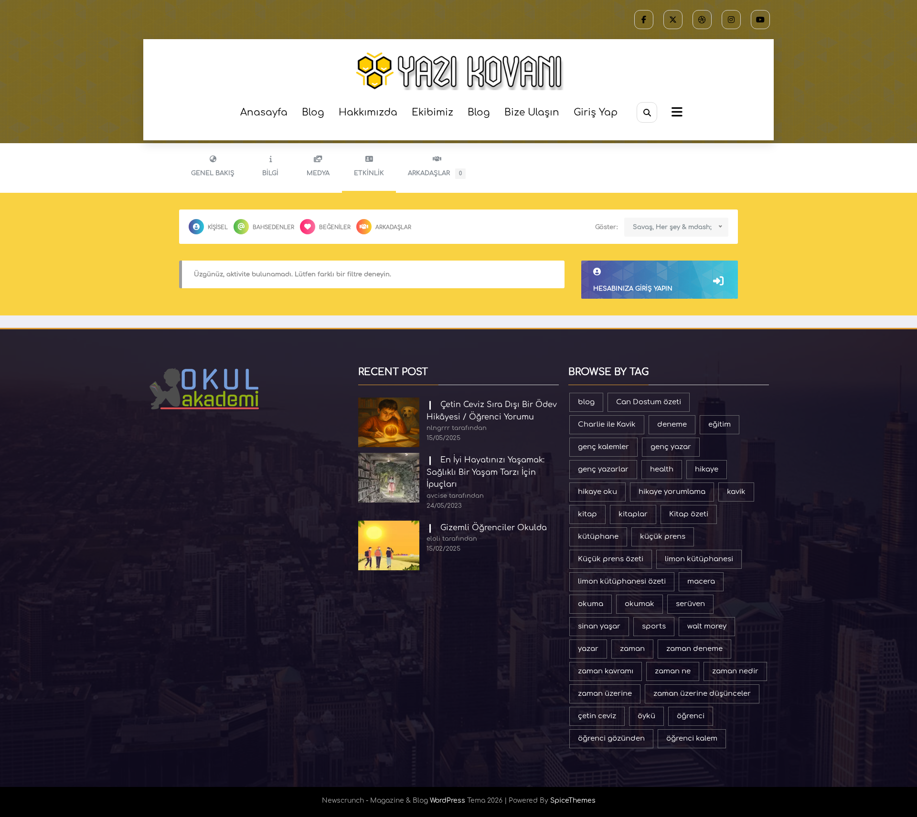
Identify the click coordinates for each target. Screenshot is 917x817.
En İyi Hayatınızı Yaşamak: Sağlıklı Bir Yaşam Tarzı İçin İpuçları (485, 472)
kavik (736, 492)
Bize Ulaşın (531, 112)
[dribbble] (702, 19)
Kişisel (218, 227)
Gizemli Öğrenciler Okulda (493, 528)
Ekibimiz (432, 112)
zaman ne (673, 671)
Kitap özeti (688, 514)
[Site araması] (647, 112)
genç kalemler (603, 447)
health (661, 469)
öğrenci (690, 716)
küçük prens (662, 537)
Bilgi (270, 173)
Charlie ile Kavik (607, 424)
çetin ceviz (597, 716)
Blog (313, 112)
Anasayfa (264, 112)
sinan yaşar (599, 626)
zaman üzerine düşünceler (702, 694)
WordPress (447, 800)
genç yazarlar (603, 469)
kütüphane (598, 537)
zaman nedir (735, 671)
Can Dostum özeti (648, 402)
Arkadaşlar (435, 173)
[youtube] (760, 19)
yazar (588, 649)
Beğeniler (335, 227)
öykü (646, 716)
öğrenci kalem (691, 738)
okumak (639, 604)
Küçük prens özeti (610, 559)
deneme (672, 424)
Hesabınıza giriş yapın (632, 288)
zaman (632, 649)
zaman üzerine (605, 694)
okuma (590, 604)
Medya (318, 173)
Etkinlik (369, 173)
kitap (587, 514)
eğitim (719, 424)
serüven (690, 604)
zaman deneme (694, 649)
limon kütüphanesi (699, 559)
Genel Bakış (213, 173)
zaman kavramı (605, 671)
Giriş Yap (596, 112)
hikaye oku (597, 492)
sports (654, 626)
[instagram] (731, 19)
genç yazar (670, 447)
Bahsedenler (273, 227)
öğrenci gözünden (611, 738)
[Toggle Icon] (676, 113)
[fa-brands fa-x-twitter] (672, 19)
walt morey (706, 626)
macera (701, 581)
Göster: (606, 227)
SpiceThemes (573, 800)
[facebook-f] (643, 19)
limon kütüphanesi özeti (622, 581)
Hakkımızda (368, 112)
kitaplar (633, 514)
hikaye (706, 469)
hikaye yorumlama (672, 492)
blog (586, 402)
